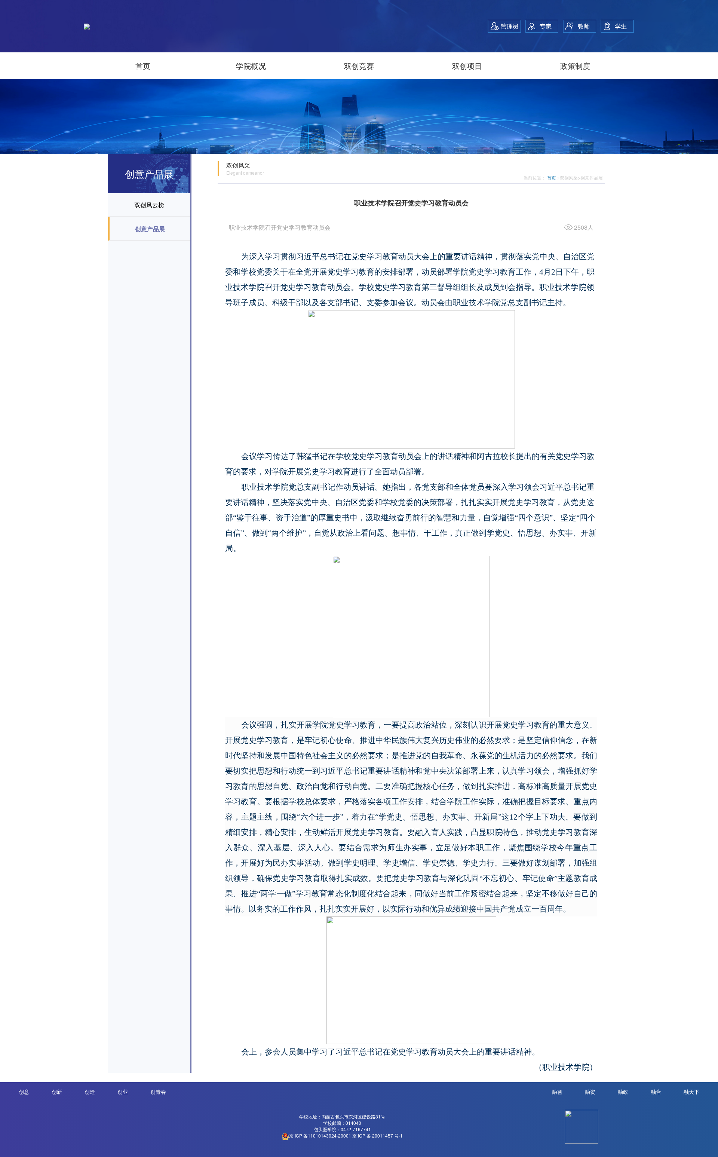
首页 (142, 65)
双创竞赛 (359, 65)
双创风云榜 (149, 205)
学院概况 (251, 65)
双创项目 (467, 65)
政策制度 (575, 65)
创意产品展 (150, 228)
